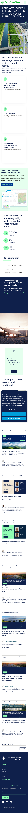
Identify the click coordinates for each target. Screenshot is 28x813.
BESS (3, 744)
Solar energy (16, 520)
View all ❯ (23, 748)
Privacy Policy (12, 807)
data (11, 565)
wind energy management (10, 477)
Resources (4, 774)
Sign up (14, 371)
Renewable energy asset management (18, 430)
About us (4, 771)
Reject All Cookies (14, 414)
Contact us (5, 19)
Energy (3, 520)
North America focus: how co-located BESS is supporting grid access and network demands (12, 678)
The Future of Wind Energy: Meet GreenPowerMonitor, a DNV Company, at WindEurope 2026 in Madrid (13, 453)
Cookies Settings (14, 410)
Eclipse (3, 612)
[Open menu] (25, 2)
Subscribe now (14, 785)
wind (21, 475)
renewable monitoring (7, 432)
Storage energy (5, 522)
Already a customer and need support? (14, 293)
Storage (16, 432)
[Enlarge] (25, 191)
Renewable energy (6, 430)
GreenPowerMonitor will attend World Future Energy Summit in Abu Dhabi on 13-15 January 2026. (14, 498)
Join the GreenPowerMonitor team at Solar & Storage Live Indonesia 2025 (13, 542)
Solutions (4, 769)
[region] (14, 406)
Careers (4, 776)
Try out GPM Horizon (7, 184)
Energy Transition (8, 656)
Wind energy (11, 522)
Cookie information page (15, 405)
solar (13, 432)
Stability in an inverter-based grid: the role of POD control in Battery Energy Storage (13, 721)
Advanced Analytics (6, 475)
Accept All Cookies (14, 418)
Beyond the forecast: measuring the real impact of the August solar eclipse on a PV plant (13, 589)
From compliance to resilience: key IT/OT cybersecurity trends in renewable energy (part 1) (13, 633)
